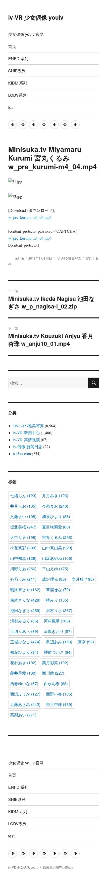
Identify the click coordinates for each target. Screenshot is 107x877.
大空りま (23, 537)
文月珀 (83, 579)
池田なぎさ (25, 610)
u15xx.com (22, 453)
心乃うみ (23, 579)
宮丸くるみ (57, 537)
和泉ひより (56, 516)
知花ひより (24, 652)
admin (19, 258)
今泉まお (55, 506)
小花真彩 (23, 548)
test (11, 107)
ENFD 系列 (18, 58)
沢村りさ (59, 610)
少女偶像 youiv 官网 (26, 34)
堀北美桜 (23, 527)
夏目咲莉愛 (56, 527)
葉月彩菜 (55, 662)
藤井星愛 (23, 673)
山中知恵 (23, 558)
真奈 (86, 642)
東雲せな (58, 589)
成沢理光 (54, 579)
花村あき (23, 662)
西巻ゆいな (24, 683)
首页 (12, 46)
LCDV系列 (17, 95)
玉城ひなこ (25, 642)
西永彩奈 (56, 683)
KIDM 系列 (17, 83)
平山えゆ (55, 568)
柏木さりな (25, 600)
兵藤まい (23, 516)
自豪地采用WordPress (58, 867)
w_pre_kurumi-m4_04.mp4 (30, 217)
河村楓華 (57, 621)
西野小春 (59, 694)
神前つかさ (58, 652)
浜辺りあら (24, 631)
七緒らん (23, 495)
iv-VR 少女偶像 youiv (35, 17)
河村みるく (24, 621)
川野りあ (23, 568)
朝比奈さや (25, 589)
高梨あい (23, 715)
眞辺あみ (59, 642)
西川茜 (53, 673)
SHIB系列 (17, 71)
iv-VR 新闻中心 (26, 432)
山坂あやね (57, 558)
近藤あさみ (25, 704)
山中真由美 (57, 548)
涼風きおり (58, 631)
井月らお (23, 506)
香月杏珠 (59, 704)
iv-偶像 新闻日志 (27, 446)
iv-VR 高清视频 (26, 439)
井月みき (55, 495)
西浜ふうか (25, 694)
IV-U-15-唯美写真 (68, 258)
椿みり (57, 600)
